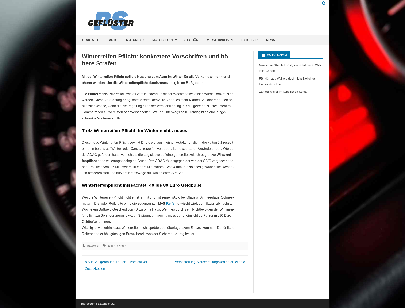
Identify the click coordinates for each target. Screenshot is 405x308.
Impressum (87, 303)
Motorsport (163, 40)
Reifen (171, 203)
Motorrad (135, 40)
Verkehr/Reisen (220, 40)
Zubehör (191, 40)
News (270, 40)
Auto (113, 40)
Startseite (91, 40)
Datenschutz (106, 303)
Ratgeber (249, 40)
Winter (121, 245)
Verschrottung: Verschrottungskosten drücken (209, 262)
